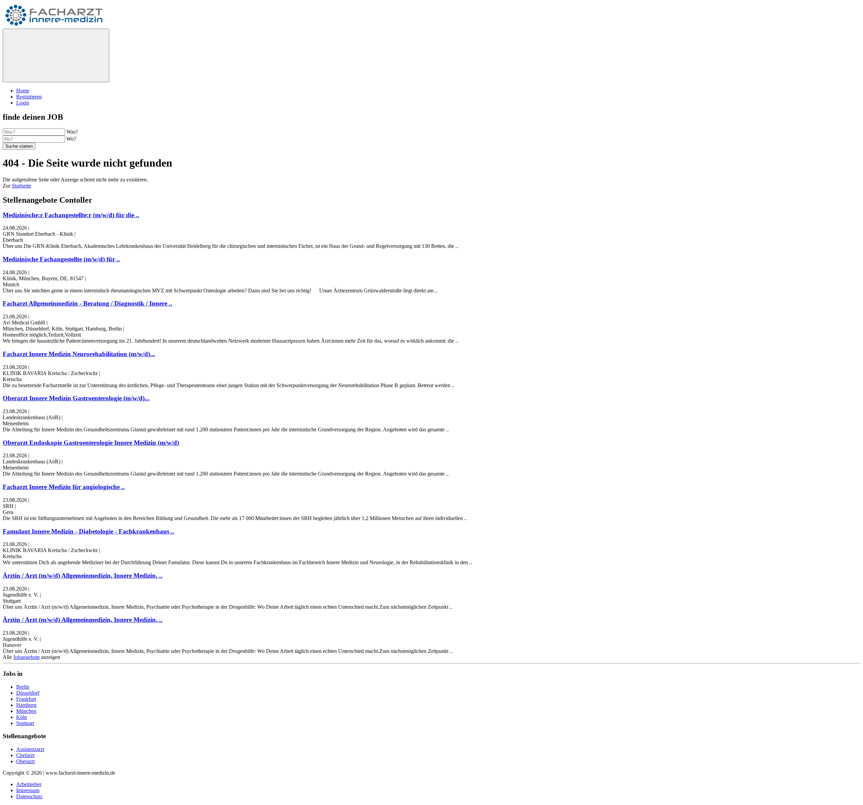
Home (22, 90)
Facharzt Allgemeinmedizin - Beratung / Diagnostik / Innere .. (87, 303)
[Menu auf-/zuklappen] (56, 55)
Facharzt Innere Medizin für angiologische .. (64, 486)
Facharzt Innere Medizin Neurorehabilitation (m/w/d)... (79, 353)
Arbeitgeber (28, 784)
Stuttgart (25, 723)
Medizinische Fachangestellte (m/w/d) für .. (61, 259)
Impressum (27, 790)
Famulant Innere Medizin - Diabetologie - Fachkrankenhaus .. (88, 531)
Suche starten (19, 146)
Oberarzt (25, 761)
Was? (72, 132)
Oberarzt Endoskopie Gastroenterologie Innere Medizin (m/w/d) (91, 442)
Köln (21, 717)
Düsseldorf (27, 693)
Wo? (71, 139)
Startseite (21, 186)
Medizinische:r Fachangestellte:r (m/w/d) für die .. (71, 215)
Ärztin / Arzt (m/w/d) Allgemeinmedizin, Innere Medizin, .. (82, 575)
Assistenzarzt (30, 749)
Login (22, 103)
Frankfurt (26, 699)
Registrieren (29, 96)
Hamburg (26, 705)
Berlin (22, 687)
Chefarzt (25, 755)
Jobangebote (26, 657)
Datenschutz (29, 796)
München (26, 711)
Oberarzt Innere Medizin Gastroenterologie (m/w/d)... (76, 398)
